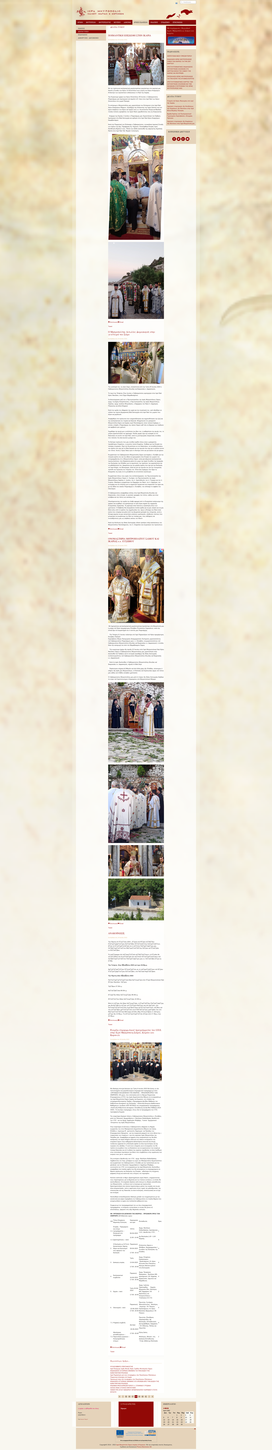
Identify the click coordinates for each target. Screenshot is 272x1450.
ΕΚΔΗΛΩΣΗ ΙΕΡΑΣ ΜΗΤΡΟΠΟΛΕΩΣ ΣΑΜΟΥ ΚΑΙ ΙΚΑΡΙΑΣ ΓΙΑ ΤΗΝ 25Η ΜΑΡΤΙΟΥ (179, 61)
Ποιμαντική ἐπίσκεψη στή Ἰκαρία (121, 1377)
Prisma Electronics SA (144, 1447)
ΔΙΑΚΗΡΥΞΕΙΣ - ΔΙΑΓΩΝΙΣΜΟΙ (88, 38)
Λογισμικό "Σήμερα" (84, 1419)
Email (121, 322)
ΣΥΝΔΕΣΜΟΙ (165, 22)
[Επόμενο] (149, 1396)
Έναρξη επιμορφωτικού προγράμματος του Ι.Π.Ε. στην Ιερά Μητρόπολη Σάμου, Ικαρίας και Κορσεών (136, 1032)
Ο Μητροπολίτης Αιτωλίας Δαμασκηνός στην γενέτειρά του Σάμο (131, 333)
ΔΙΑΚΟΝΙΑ (127, 22)
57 (133, 1396)
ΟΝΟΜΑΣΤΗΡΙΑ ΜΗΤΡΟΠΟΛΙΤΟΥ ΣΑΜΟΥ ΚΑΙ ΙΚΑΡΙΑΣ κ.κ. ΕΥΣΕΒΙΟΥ (133, 540)
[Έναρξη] (119, 1396)
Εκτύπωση (114, 322)
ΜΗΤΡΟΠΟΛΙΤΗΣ (105, 22)
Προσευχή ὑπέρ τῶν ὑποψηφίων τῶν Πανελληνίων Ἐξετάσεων (131, 1379)
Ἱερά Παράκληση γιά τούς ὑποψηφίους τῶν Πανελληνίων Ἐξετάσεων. (133, 1375)
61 (146, 1396)
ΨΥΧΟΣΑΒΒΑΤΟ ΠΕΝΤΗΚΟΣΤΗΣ (121, 1366)
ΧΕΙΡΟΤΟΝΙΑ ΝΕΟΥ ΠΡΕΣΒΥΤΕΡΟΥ (179, 56)
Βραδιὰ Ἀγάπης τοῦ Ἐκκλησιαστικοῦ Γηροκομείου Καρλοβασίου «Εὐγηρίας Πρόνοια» (179, 116)
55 (126, 1396)
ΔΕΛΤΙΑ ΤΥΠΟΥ (83, 31)
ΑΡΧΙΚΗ (80, 22)
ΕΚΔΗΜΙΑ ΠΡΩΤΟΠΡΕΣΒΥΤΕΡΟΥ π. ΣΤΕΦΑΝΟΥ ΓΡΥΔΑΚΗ (130, 1385)
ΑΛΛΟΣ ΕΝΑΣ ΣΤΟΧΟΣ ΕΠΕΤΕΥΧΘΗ (123, 1388)
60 (142, 1396)
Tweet (110, 326)
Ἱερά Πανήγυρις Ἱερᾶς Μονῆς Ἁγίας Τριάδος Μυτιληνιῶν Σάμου (131, 1368)
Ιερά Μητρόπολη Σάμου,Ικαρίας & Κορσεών (130, 1445)
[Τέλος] (152, 1396)
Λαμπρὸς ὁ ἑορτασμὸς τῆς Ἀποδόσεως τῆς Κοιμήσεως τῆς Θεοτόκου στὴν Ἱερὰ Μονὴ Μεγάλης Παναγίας (180, 108)
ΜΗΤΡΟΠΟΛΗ (91, 22)
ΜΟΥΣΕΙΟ (117, 22)
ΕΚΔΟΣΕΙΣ (154, 22)
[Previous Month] (165, 1408)
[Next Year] (166, 1408)
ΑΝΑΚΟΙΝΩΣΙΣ (116, 933)
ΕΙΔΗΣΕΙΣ (81, 28)
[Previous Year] (164, 1408)
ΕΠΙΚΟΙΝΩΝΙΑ (177, 22)
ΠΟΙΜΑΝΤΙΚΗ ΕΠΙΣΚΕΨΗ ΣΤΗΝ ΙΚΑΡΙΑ (129, 35)
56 (129, 1396)
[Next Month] (168, 1408)
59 (139, 1396)
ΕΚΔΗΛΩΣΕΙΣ (82, 35)
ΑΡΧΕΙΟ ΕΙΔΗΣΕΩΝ (140, 22)
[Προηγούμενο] (122, 1396)
